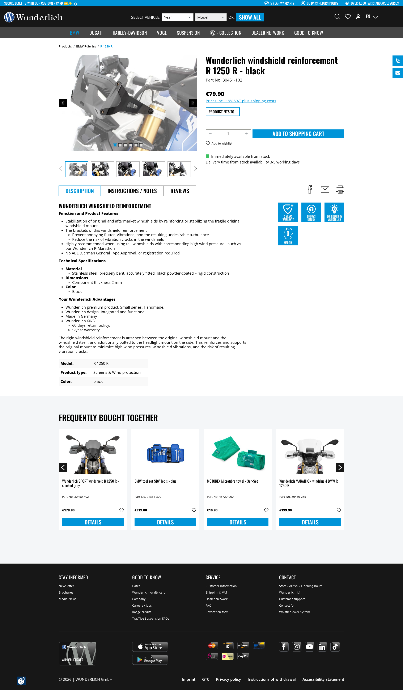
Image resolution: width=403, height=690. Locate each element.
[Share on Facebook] (310, 189)
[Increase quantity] (246, 133)
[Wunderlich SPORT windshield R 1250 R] (93, 454)
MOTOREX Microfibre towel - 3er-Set (232, 481)
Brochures (66, 592)
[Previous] (63, 103)
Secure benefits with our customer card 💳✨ (38, 3)
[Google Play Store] (150, 660)
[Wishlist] (348, 16)
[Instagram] (296, 647)
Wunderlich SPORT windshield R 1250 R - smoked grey (90, 483)
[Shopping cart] (396, 16)
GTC (205, 679)
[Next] (193, 103)
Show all (250, 17)
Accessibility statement (323, 679)
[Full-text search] (337, 16)
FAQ (208, 605)
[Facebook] (284, 647)
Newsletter (66, 586)
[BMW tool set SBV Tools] (165, 454)
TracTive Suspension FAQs (150, 618)
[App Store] (150, 647)
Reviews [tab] (179, 191)
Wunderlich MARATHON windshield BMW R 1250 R (308, 483)
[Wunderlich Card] (77, 653)
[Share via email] (325, 189)
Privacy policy (228, 679)
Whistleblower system (294, 612)
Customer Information (221, 586)
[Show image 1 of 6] (115, 145)
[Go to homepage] (33, 16)
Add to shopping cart (298, 133)
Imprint (188, 679)
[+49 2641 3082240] (398, 60)
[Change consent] (21, 681)
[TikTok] (335, 647)
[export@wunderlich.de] (398, 73)
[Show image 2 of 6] (120, 145)
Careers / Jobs (142, 605)
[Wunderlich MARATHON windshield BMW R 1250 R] (310, 454)
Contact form (288, 605)
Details (93, 522)
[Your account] (358, 16)
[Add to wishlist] (121, 510)
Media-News (67, 599)
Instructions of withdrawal (272, 679)
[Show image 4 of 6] (130, 145)
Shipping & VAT (216, 592)
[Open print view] (340, 189)
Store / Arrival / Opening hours (300, 586)
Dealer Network (217, 599)
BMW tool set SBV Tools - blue (156, 481)
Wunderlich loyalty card (149, 592)
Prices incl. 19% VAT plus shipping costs (241, 100)
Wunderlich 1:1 (290, 592)
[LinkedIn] (322, 647)
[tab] (80, 191)
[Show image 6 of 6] (141, 145)
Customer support (292, 599)
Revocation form (217, 612)
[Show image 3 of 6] (125, 145)
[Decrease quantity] (210, 133)
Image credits (141, 612)
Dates (136, 586)
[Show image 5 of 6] (136, 145)
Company (138, 599)
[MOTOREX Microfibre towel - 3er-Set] (237, 454)
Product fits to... (223, 111)
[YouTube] (309, 647)
